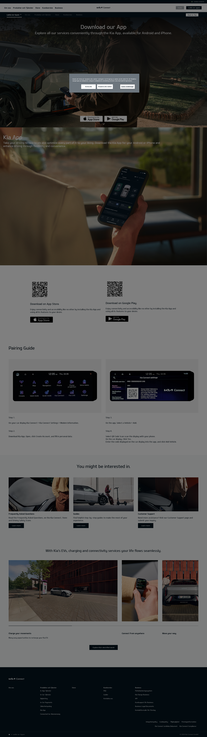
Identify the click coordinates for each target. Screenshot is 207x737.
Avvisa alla (88, 86)
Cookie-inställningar (127, 86)
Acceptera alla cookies (105, 86)
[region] (104, 83)
